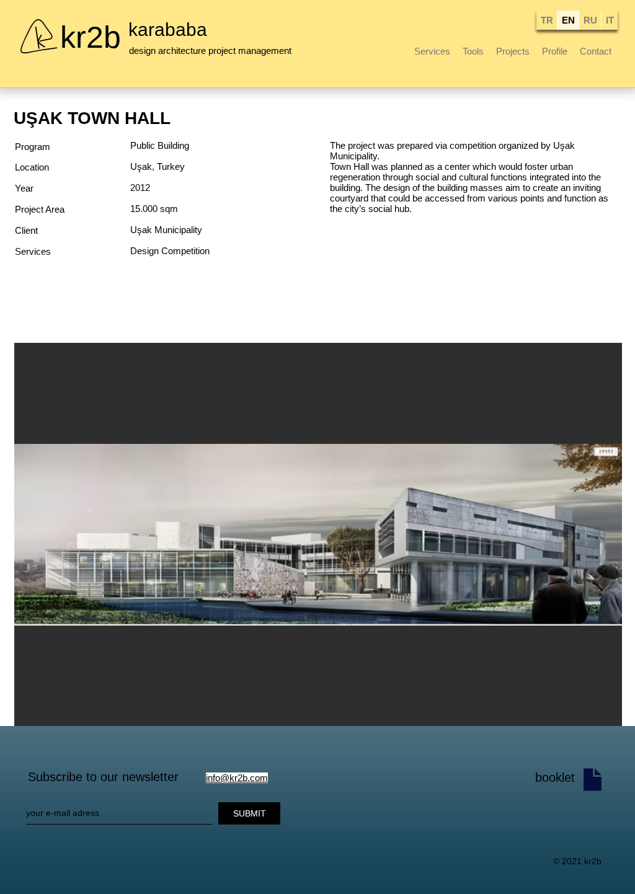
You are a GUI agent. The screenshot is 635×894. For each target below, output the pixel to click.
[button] (318, 534)
